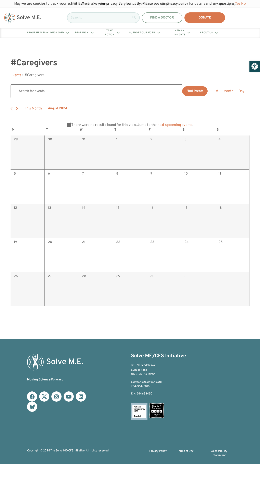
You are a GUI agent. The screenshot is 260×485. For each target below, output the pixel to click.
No (243, 3)
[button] (254, 66)
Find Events (195, 91)
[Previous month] (12, 108)
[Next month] (17, 108)
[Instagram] (56, 396)
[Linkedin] (81, 396)
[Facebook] (32, 396)
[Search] (134, 18)
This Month (33, 108)
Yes (237, 3)
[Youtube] (69, 396)
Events (16, 75)
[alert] (130, 125)
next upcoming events (174, 125)
